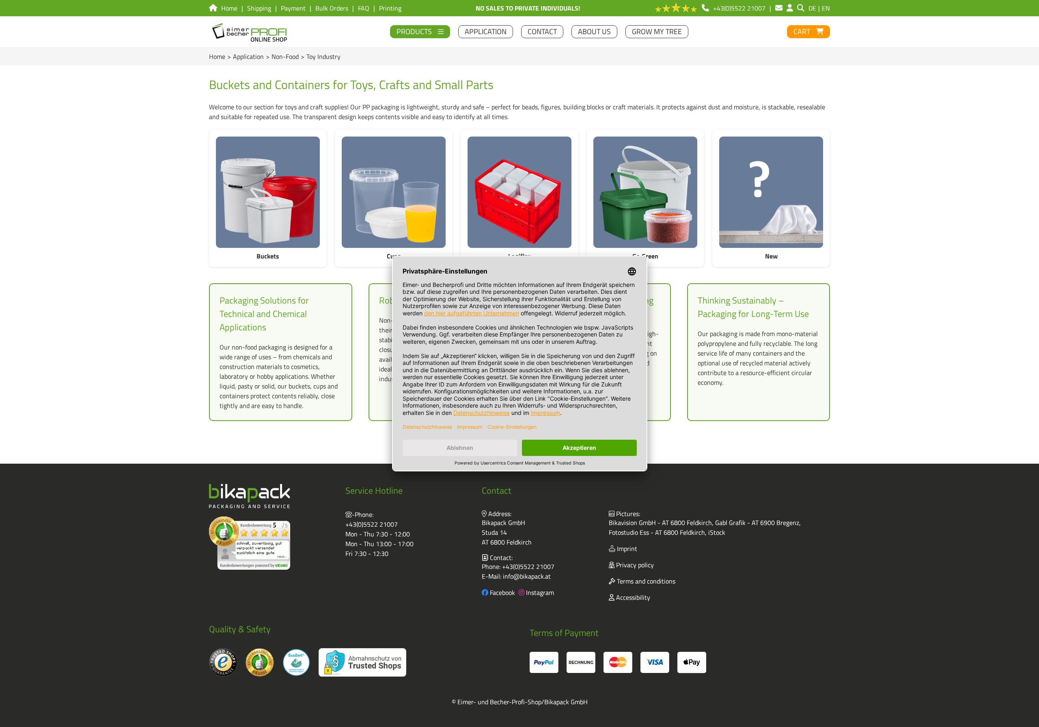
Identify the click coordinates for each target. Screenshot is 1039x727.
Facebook (501, 592)
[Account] (790, 8)
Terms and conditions (645, 581)
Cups (394, 256)
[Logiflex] (519, 192)
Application (248, 56)
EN (826, 8)
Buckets (268, 256)
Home (217, 56)
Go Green (645, 256)
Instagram (539, 592)
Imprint (626, 548)
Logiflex (519, 256)
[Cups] (394, 192)
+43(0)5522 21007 (371, 524)
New (771, 256)
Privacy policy (634, 565)
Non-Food (285, 56)
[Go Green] (645, 192)
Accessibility (632, 597)
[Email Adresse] (778, 8)
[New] (771, 192)
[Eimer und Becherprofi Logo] (250, 32)
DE (812, 8)
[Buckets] (268, 192)
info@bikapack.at (527, 576)
